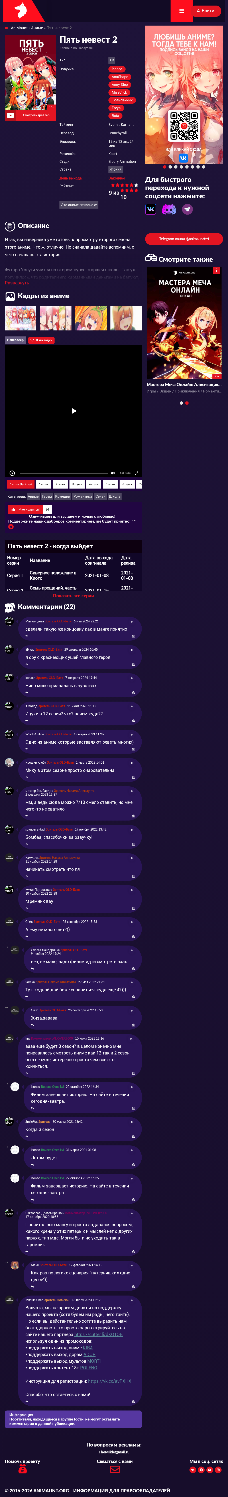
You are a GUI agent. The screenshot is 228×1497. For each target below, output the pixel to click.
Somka (30, 982)
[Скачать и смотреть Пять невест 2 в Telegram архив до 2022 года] (11, 527)
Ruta (115, 116)
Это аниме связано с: (79, 205)
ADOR (89, 1354)
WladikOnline (34, 734)
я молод (31, 706)
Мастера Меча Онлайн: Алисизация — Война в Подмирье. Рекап (184, 385)
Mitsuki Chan (34, 1300)
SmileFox (31, 1121)
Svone (113, 125)
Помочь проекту (22, 1461)
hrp (27, 1038)
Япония (116, 169)
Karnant (127, 125)
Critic (29, 922)
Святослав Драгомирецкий (44, 1213)
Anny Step (120, 84)
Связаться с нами (115, 1461)
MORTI (94, 1361)
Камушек (32, 857)
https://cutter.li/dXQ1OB (98, 1334)
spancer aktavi (35, 829)
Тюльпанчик (122, 100)
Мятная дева (34, 621)
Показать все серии (73, 596)
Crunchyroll (117, 133)
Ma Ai (35, 1265)
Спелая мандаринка (45, 950)
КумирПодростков (38, 889)
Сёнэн (101, 496)
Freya (116, 108)
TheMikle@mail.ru (114, 1452)
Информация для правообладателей (121, 1491)
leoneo (117, 69)
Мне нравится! (33, 509)
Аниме (33, 496)
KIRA (88, 1347)
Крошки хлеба (35, 762)
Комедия (62, 496)
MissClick (119, 92)
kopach (30, 678)
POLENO (88, 1367)
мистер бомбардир (39, 791)
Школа (114, 496)
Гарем (47, 496)
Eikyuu (30, 649)
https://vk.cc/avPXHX (109, 1381)
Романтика (82, 496)
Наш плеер (15, 340)
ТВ (112, 60)
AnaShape (120, 77)
